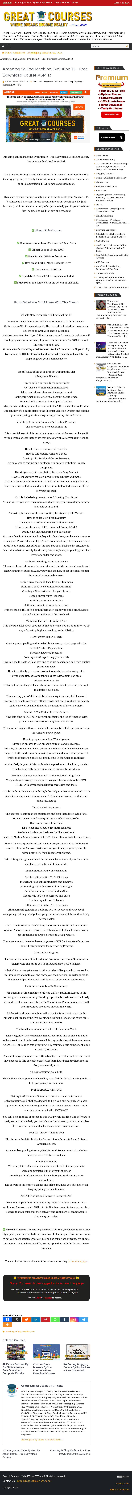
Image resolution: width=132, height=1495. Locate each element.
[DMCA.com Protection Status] (123, 1477)
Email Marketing (104, 216)
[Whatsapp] (55, 1319)
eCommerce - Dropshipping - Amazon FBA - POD (37, 53)
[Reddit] (26, 1319)
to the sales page (77, 1261)
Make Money (102, 241)
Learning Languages (106, 230)
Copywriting (102, 182)
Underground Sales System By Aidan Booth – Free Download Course (21, 1454)
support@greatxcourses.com (33, 1481)
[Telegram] (83, 1319)
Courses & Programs (43, 82)
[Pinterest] (45, 1319)
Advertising (102, 155)
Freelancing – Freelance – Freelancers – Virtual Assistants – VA (112, 223)
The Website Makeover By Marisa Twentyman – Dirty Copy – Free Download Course (57, 3)
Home (8, 53)
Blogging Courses (105, 173)
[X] (16, 1319)
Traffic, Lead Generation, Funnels (112, 287)
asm (33, 1332)
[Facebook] (7, 1319)
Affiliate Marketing (105, 159)
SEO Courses (102, 262)
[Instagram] (74, 1319)
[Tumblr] (64, 1319)
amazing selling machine (18, 1332)
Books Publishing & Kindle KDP (111, 178)
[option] (47, 2)
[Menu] (9, 46)
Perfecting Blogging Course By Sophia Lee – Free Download (77, 1367)
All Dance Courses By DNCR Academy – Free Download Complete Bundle (15, 1369)
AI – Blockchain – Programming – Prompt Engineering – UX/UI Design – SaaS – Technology (112, 167)
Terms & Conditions (119, 1489)
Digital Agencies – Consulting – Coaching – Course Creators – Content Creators (111, 198)
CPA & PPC (101, 190)
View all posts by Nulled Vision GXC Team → (42, 1440)
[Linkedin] (35, 1319)
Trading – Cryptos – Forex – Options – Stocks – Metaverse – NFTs (111, 280)
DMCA (99, 205)
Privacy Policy (122, 1483)
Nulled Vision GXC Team (16, 82)
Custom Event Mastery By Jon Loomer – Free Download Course (44, 1369)
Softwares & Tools (105, 273)
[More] (7, 1324)
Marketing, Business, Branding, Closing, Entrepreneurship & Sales (111, 248)
